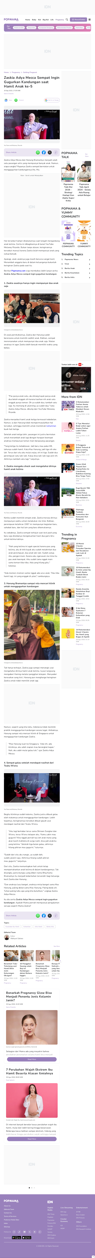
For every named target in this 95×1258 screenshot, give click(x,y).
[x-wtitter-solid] (50, 152)
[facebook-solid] (44, 152)
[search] (66, 19)
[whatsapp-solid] (38, 152)
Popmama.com (18, 270)
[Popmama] (11, 19)
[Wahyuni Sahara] (6, 937)
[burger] (89, 19)
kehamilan (51, 426)
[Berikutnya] (60, 1089)
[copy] (56, 152)
